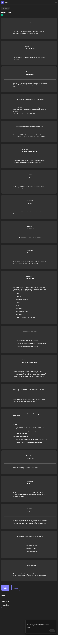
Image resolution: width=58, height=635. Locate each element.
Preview (16, 588)
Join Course (5, 587)
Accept (52, 630)
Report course (5, 608)
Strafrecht (6, 8)
